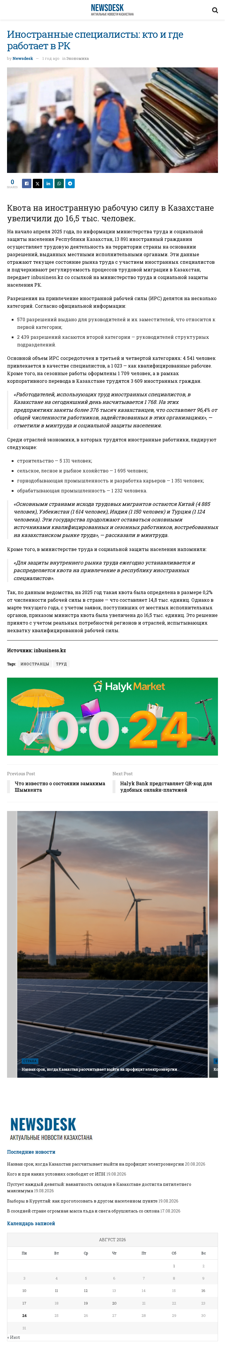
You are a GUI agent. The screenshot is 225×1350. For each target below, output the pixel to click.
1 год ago (50, 58)
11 (56, 1290)
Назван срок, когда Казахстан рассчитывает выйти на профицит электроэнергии (99, 1069)
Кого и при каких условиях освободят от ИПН (56, 1174)
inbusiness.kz (47, 277)
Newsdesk (23, 58)
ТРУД (61, 664)
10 (24, 1290)
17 (24, 1303)
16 (203, 1290)
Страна (30, 1061)
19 (86, 1303)
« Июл (13, 1337)
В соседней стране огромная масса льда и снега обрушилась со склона (83, 1211)
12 (86, 1290)
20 (114, 1303)
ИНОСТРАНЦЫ (35, 664)
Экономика (78, 58)
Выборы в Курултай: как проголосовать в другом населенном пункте (82, 1201)
